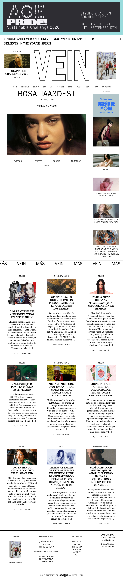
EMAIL (46, 166)
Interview (58, 276)
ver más (28, 353)
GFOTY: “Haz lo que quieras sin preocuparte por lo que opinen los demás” (61, 303)
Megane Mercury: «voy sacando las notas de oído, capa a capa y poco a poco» (61, 390)
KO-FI (77, 555)
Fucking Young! (46, 557)
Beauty (36, 87)
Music (79, 87)
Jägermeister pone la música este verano (22, 387)
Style (15, 87)
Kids (87, 87)
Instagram (106, 87)
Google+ (4, 579)
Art (51, 87)
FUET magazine (46, 559)
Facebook (77, 542)
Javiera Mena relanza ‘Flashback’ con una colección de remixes (101, 303)
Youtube (77, 550)
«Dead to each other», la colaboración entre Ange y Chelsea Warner (101, 390)
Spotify (76, 552)
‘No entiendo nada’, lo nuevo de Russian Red (22, 471)
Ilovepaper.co (46, 562)
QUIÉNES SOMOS (46, 542)
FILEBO (106, 170)
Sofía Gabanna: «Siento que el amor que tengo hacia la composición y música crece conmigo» (101, 476)
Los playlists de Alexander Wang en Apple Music (22, 314)
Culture (60, 87)
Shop (95, 87)
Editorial (25, 87)
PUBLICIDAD (46, 544)
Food (70, 87)
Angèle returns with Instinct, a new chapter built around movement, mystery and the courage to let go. (106, 252)
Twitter (76, 544)
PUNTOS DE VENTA (46, 547)
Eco (44, 87)
